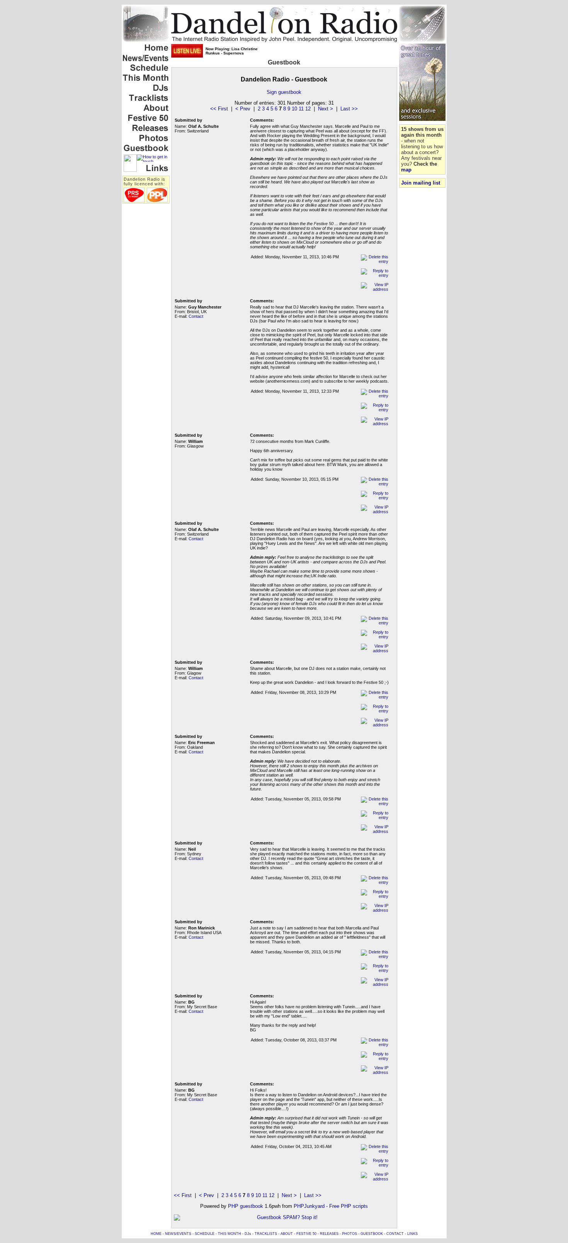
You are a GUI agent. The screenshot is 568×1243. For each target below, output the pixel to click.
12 (308, 109)
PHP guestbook (245, 1206)
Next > (325, 109)
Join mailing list (420, 183)
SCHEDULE (204, 1234)
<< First (219, 109)
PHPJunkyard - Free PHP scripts (331, 1206)
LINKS (412, 1234)
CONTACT (395, 1234)
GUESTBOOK (372, 1234)
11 (301, 109)
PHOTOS (349, 1234)
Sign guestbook (284, 92)
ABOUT (287, 1234)
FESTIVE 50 (306, 1234)
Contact (196, 316)
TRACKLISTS (266, 1234)
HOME (156, 1234)
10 (294, 109)
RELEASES (329, 1234)
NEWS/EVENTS (178, 1234)
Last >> (349, 109)
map (406, 170)
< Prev (242, 109)
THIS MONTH (229, 1234)
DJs (248, 1234)
